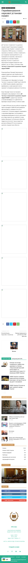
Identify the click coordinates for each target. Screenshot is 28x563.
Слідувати (22, 494)
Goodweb (23, 557)
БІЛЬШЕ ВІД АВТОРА (17, 358)
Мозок (14, 351)
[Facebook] (7, 21)
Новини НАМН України (17, 5)
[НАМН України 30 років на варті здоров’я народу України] (5, 387)
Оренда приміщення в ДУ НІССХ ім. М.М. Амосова (21, 335)
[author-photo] (14, 349)
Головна (3, 5)
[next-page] (5, 393)
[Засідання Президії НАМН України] (14, 475)
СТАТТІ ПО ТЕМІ (6, 358)
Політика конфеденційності (8, 557)
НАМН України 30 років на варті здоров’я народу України (17, 387)
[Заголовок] (4, 432)
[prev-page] (2, 393)
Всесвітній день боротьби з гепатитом (7, 334)
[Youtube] (20, 551)
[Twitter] (11, 21)
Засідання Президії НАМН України (13, 480)
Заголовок (11, 431)
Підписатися (22, 500)
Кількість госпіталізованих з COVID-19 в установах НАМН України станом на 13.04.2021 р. (17, 425)
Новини (8, 5)
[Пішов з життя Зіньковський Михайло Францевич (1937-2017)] (4, 439)
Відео (3, 380)
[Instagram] (12, 551)
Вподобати (22, 490)
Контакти (18, 557)
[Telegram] (16, 551)
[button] (2, 2)
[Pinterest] (14, 21)
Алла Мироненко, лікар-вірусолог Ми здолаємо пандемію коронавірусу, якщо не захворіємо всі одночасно (14, 409)
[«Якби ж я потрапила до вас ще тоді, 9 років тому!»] (4, 418)
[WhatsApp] (18, 21)
